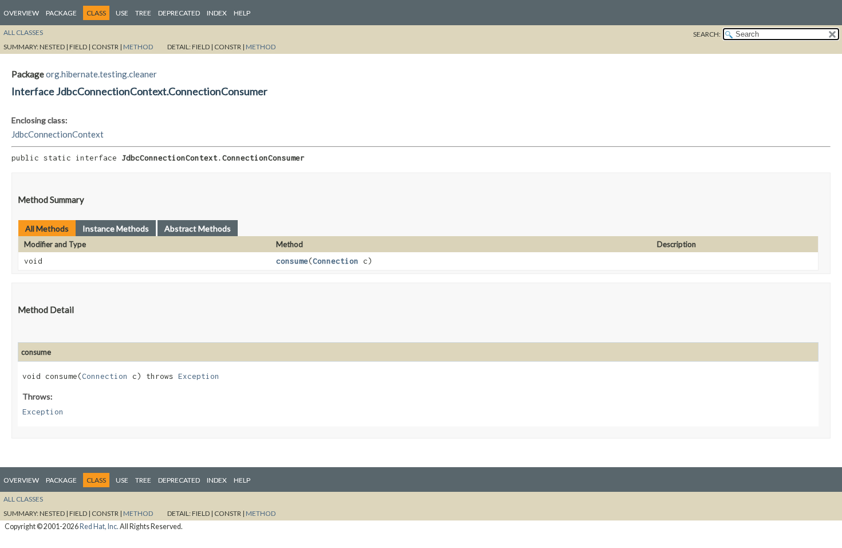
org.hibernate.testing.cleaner (101, 74)
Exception (198, 376)
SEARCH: (707, 34)
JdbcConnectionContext (57, 134)
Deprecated (179, 13)
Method (138, 46)
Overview (21, 13)
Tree (143, 13)
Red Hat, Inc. (99, 526)
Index (217, 13)
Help (242, 13)
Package (61, 13)
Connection (336, 260)
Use (122, 13)
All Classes (23, 32)
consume (292, 260)
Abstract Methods (197, 228)
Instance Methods (115, 228)
